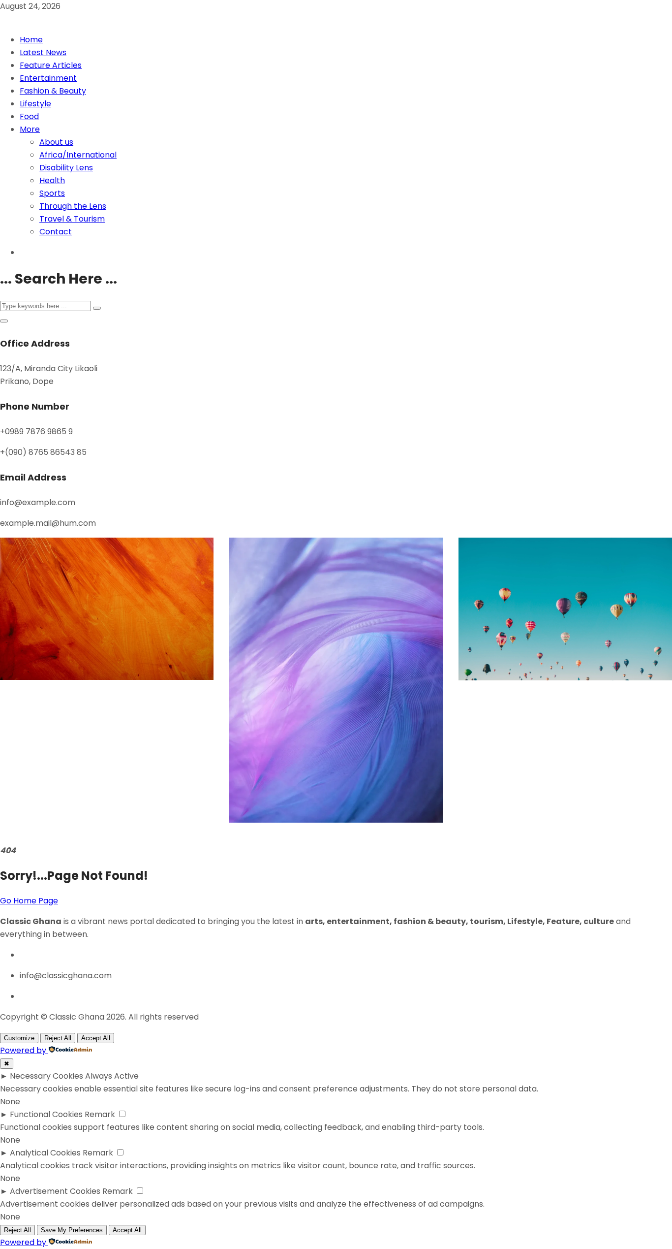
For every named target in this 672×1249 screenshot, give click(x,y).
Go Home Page (29, 900)
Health (52, 180)
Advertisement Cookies (55, 1191)
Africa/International (78, 154)
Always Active (112, 1076)
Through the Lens (72, 206)
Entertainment (48, 78)
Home (31, 39)
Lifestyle (35, 103)
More (30, 129)
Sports (52, 193)
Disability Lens (66, 167)
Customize (19, 1038)
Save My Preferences (72, 1230)
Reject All (57, 1038)
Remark (100, 1114)
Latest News (43, 52)
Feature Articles (51, 65)
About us (56, 142)
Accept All (95, 1038)
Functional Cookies (46, 1114)
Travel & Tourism (72, 218)
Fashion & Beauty (53, 90)
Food (29, 116)
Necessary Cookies (46, 1076)
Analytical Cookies (45, 1152)
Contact (55, 231)
